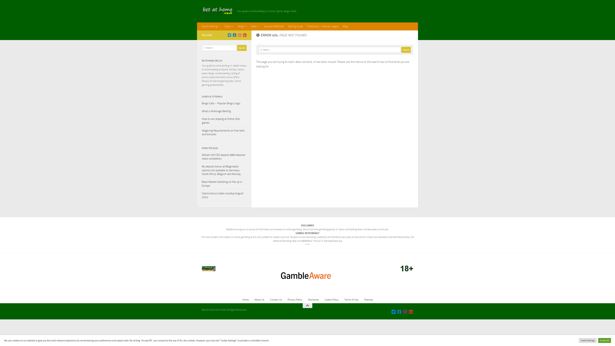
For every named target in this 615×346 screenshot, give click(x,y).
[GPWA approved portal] (209, 270)
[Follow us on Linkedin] (245, 35)
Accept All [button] (604, 340)
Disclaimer (313, 299)
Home (245, 299)
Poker (254, 26)
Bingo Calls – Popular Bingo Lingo (221, 103)
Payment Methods (274, 26)
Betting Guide (295, 26)
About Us (259, 299)
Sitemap (368, 299)
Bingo (241, 26)
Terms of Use (351, 299)
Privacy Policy (295, 299)
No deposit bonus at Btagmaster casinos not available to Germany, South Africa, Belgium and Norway (221, 170)
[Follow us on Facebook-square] (234, 35)
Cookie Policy (332, 299)
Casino (227, 26)
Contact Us (276, 299)
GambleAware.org (333, 240)
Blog (345, 26)
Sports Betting (209, 26)
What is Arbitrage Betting (216, 111)
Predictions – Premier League (322, 26)
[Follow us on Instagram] (240, 35)
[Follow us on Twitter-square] (229, 35)
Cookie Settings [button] (588, 340)
